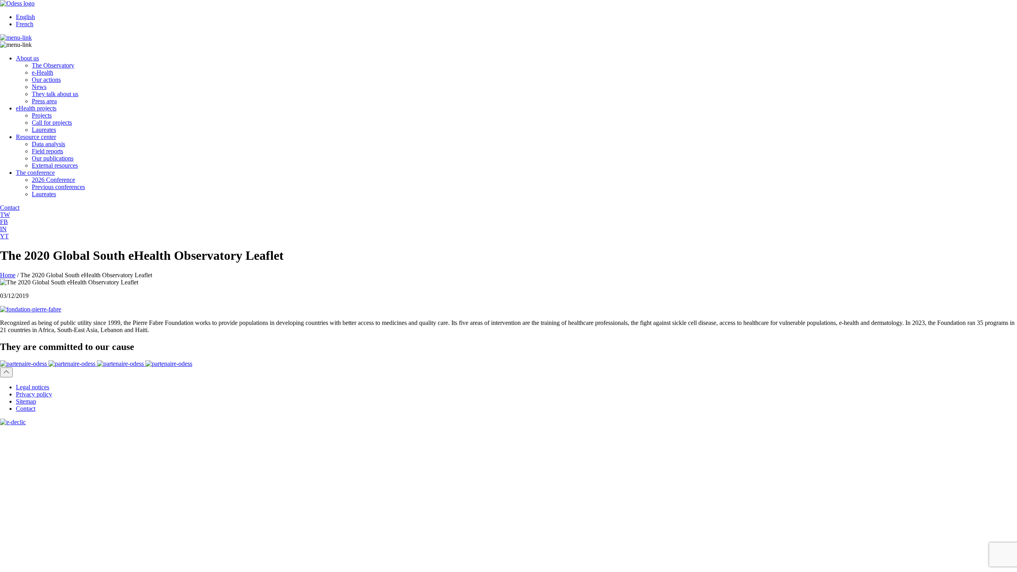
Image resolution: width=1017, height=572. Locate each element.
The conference (35, 172)
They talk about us (55, 94)
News (39, 86)
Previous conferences (58, 187)
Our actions (46, 79)
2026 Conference (53, 179)
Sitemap (26, 401)
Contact (25, 408)
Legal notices (32, 387)
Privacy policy (34, 394)
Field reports (47, 151)
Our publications (52, 158)
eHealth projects (36, 108)
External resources (55, 165)
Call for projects (52, 122)
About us (27, 58)
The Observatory (53, 65)
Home (7, 275)
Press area (44, 101)
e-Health (42, 72)
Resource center (36, 136)
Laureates (44, 129)
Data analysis (48, 144)
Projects (42, 115)
